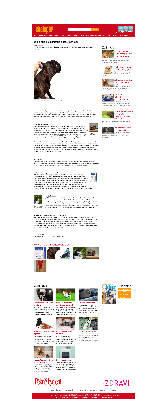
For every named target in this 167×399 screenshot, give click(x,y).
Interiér (82, 35)
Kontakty (102, 390)
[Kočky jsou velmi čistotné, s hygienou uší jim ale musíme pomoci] (38, 199)
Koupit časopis (124, 294)
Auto (103, 35)
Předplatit (124, 289)
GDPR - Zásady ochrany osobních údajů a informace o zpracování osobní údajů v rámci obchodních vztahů (83, 397)
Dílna (62, 35)
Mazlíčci (115, 35)
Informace (112, 390)
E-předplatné (81, 390)
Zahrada (75, 35)
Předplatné (69, 390)
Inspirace (68, 35)
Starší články (123, 35)
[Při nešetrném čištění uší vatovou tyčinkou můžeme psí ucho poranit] (48, 77)
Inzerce (92, 390)
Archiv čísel (124, 297)
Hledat (95, 29)
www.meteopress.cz (128, 33)
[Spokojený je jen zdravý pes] (93, 127)
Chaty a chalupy (42, 35)
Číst (124, 292)
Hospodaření (90, 35)
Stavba (51, 35)
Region (57, 35)
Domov (89, 23)
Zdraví (77, 23)
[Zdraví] (116, 382)
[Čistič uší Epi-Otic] (93, 176)
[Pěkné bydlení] (48, 382)
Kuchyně (98, 35)
